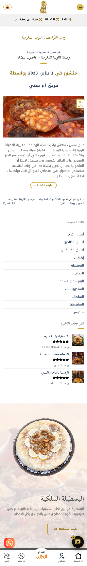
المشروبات (76, 304)
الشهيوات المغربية (38, 52)
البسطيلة (77, 265)
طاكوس (78, 312)
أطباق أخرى (76, 234)
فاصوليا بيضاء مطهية (72, 203)
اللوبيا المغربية (17, 199)
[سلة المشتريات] (7, 7)
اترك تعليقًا (9, 203)
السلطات (78, 297)
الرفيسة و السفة (72, 281)
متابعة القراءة (43, 185)
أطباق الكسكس (72, 250)
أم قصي (55, 52)
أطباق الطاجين (74, 242)
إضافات (79, 258)
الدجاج (79, 273)
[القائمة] (80, 7)
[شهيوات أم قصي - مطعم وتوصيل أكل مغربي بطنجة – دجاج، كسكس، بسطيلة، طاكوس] (43, 7)
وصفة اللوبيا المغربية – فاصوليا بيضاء (43, 57)
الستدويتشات (74, 289)
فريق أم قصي (43, 85)
